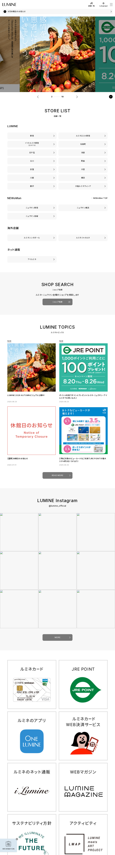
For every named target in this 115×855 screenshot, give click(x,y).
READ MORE (57, 475)
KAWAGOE (32, 178)
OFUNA (83, 186)
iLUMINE (32, 259)
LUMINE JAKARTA (83, 238)
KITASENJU (32, 152)
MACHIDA (83, 161)
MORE (57, 637)
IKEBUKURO (83, 152)
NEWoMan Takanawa (32, 216)
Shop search (58, 302)
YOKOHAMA (83, 178)
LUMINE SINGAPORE (32, 238)
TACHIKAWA (32, 161)
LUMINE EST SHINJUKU (83, 136)
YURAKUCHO (83, 144)
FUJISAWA (32, 186)
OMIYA (83, 169)
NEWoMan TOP (100, 198)
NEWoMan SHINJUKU (32, 208)
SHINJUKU (32, 136)
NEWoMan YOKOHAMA (83, 208)
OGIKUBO (32, 169)
